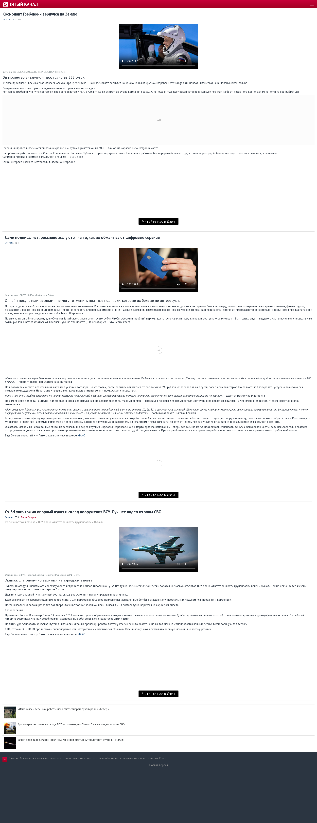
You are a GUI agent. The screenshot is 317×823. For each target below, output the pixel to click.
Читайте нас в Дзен (158, 221)
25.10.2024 (8, 19)
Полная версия (158, 765)
